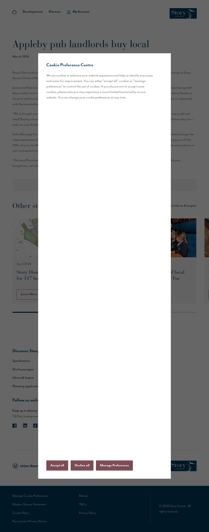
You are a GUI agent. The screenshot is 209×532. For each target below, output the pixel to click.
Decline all (82, 465)
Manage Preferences (114, 465)
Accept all (57, 465)
